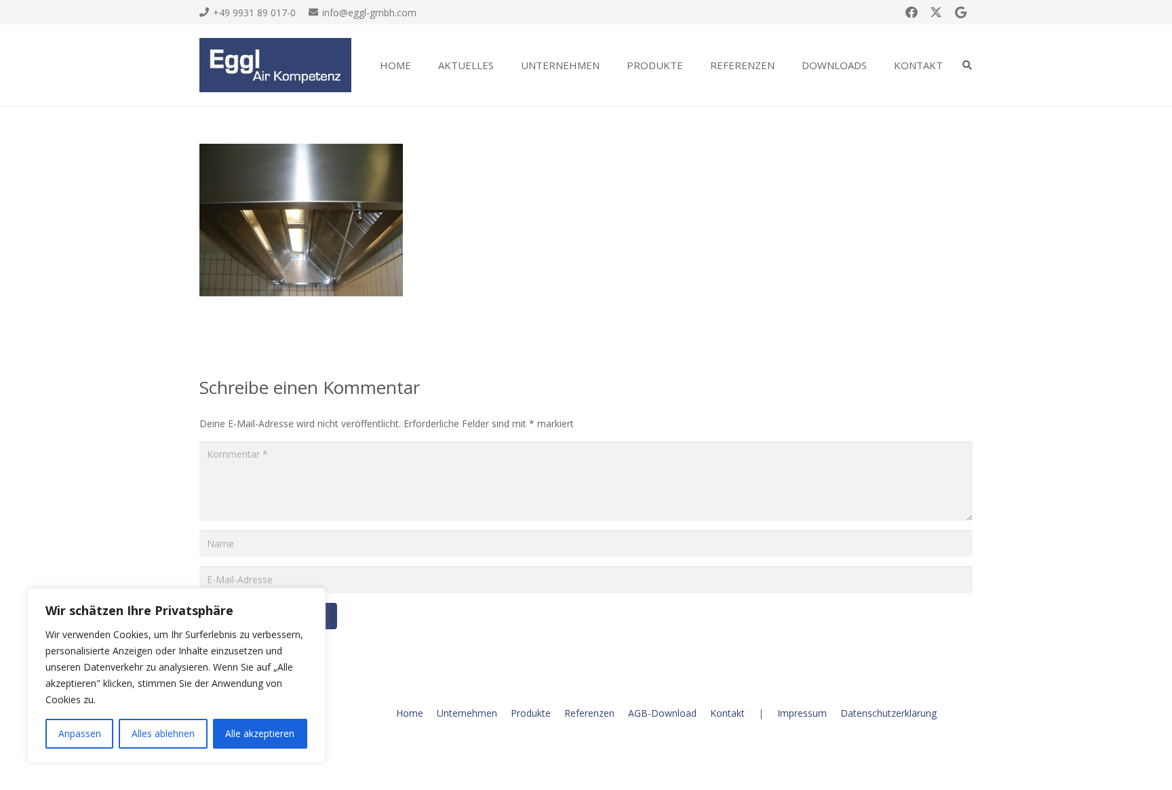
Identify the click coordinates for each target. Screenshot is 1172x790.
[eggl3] (275, 65)
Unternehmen (467, 713)
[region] (176, 675)
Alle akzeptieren (259, 733)
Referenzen (589, 713)
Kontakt (727, 713)
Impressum (802, 713)
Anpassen (79, 733)
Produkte (531, 713)
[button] (503, 65)
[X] (936, 12)
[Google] (960, 12)
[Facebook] (911, 12)
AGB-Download (662, 713)
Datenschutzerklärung (888, 713)
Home (409, 713)
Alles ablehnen (163, 733)
